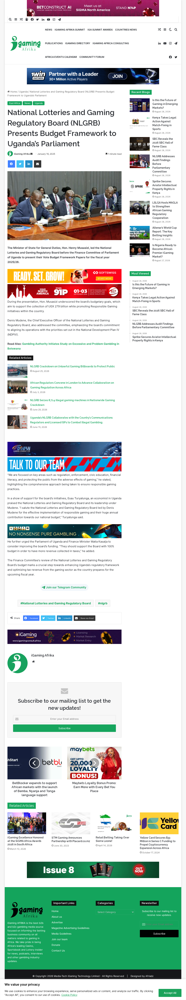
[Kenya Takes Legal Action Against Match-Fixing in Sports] (140, 128)
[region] (93, 989)
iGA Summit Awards (100, 29)
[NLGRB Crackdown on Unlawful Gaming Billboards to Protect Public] (17, 376)
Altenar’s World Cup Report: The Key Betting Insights (164, 237)
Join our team (60, 944)
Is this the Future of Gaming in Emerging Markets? (165, 110)
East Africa (14, 109)
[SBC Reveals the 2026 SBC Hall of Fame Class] (140, 149)
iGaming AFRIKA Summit (70, 29)
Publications (54, 43)
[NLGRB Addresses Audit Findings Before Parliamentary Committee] (140, 167)
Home (13, 97)
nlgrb (103, 609)
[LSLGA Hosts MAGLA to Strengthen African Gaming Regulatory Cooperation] (140, 213)
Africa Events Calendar (61, 56)
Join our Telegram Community (66, 593)
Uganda (23, 97)
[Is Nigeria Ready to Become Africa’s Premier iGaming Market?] (140, 256)
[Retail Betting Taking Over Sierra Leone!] (115, 829)
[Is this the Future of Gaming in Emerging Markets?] (140, 111)
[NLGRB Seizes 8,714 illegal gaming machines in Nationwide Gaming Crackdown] (17, 410)
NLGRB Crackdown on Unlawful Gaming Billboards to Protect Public (72, 372)
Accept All (170, 992)
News (48, 29)
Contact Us (58, 956)
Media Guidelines (61, 939)
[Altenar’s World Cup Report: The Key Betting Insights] (140, 238)
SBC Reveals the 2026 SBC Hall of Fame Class (162, 148)
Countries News (126, 29)
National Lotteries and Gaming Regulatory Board (56, 609)
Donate (56, 950)
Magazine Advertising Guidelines (70, 933)
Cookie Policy (69, 994)
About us (57, 922)
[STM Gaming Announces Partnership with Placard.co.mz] (71, 829)
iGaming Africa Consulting (111, 43)
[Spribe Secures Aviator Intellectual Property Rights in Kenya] (140, 192)
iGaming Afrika (22, 159)
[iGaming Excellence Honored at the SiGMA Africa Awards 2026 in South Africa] (26, 829)
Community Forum (91, 56)
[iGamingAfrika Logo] (25, 43)
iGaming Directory (77, 43)
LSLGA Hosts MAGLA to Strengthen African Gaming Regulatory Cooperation (165, 216)
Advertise (57, 928)
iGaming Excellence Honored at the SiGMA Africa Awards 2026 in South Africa (25, 847)
